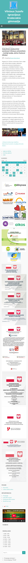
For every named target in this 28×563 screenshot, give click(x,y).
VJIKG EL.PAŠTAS (7, 151)
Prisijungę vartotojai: (9, 558)
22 (6, 172)
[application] (14, 515)
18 (17, 170)
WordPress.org (7, 501)
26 (21, 172)
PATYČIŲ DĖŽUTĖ (7, 153)
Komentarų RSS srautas (9, 499)
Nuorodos (5, 487)
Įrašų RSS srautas (7, 497)
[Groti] (4, 520)
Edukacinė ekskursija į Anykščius (11, 142)
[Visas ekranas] (23, 520)
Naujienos (10, 47)
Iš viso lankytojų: (8, 560)
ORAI (4, 155)
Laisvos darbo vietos (8, 489)
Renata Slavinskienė (15, 58)
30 (10, 175)
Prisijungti (5, 495)
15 (6, 170)
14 (3, 170)
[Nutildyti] (21, 520)
